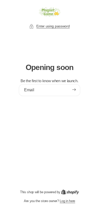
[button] (49, 26)
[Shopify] (70, 192)
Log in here (67, 201)
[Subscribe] (74, 89)
